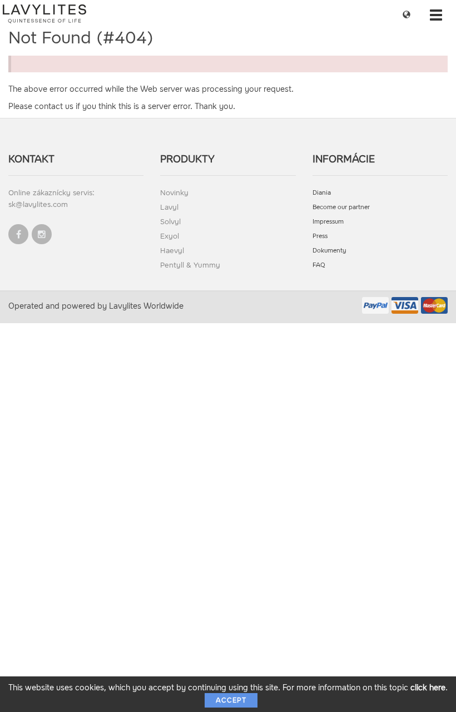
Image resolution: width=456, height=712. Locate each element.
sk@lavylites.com (38, 204)
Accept (231, 700)
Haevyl (172, 250)
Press (320, 236)
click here (427, 688)
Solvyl (170, 221)
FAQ (319, 265)
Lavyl (169, 207)
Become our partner (341, 207)
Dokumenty (329, 250)
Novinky (174, 193)
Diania (322, 192)
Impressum (328, 221)
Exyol (169, 236)
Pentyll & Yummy (190, 265)
